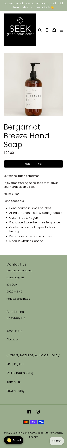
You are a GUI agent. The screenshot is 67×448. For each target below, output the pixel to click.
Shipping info (15, 364)
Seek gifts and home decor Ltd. (31, 433)
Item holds (14, 382)
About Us (13, 339)
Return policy (15, 391)
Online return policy (20, 373)
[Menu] (61, 30)
